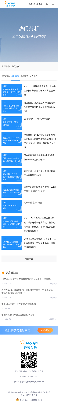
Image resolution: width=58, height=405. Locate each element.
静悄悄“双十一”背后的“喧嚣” (37, 118)
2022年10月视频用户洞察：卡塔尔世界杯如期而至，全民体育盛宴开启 (40, 90)
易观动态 (6, 75)
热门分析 (15, 75)
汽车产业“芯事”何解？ (34, 202)
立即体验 (45, 330)
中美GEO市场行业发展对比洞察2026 (18, 303)
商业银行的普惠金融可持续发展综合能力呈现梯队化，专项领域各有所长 (39, 106)
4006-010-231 (35, 4)
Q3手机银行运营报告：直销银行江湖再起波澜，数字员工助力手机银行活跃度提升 (40, 243)
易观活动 (24, 75)
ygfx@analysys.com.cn (35, 381)
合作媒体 (33, 75)
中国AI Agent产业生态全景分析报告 (18, 314)
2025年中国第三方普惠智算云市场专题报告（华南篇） (26, 279)
